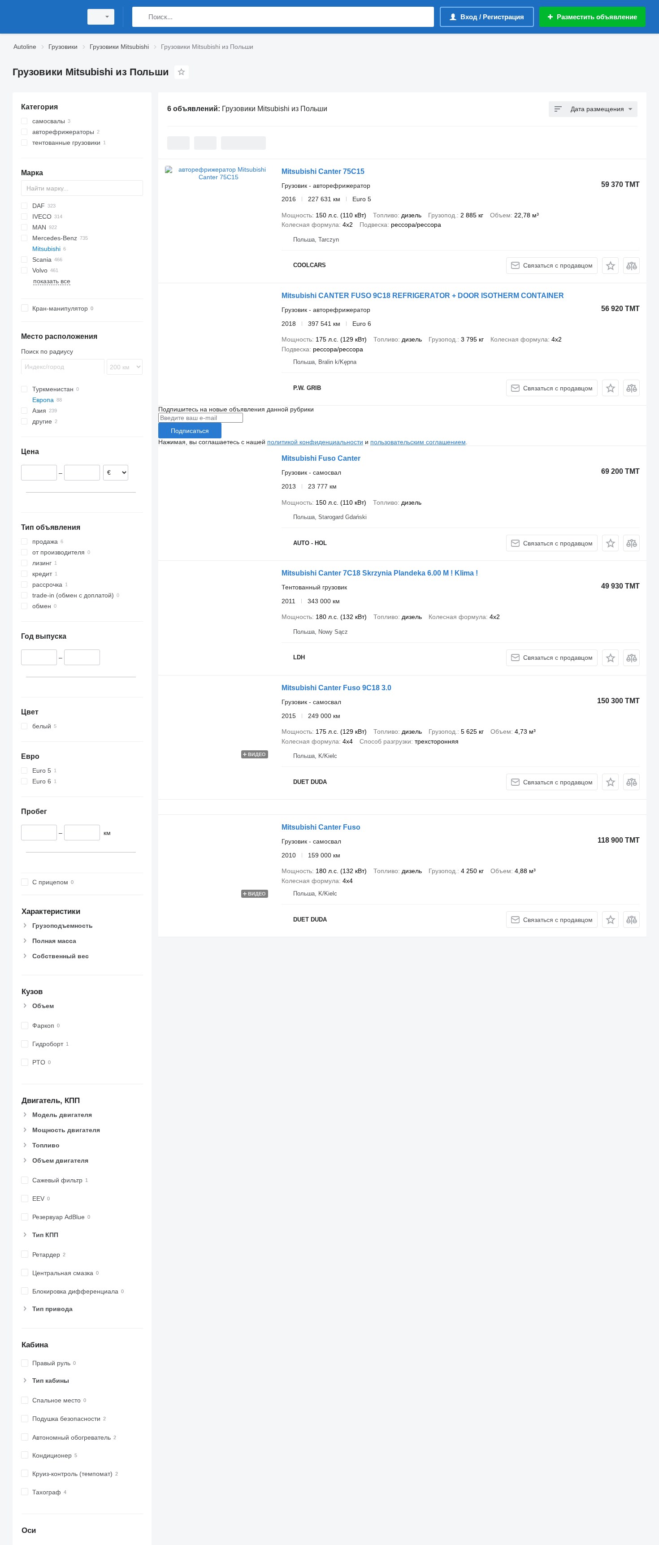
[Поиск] (141, 16)
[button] (610, 265)
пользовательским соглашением (418, 442)
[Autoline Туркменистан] (44, 16)
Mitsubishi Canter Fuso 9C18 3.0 (336, 688)
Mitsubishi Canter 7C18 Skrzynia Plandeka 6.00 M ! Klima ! (380, 573)
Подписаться (190, 430)
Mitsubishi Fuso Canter (321, 458)
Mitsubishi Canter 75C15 (323, 171)
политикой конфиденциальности (315, 442)
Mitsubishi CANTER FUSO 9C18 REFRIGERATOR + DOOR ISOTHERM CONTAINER (423, 295)
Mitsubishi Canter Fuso (321, 827)
